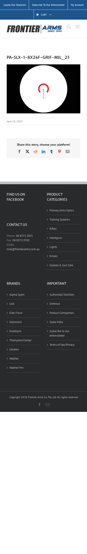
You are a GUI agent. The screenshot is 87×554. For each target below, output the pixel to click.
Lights (53, 247)
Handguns (56, 238)
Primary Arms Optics (62, 210)
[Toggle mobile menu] (78, 26)
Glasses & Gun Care (61, 265)
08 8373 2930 (20, 240)
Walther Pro (16, 368)
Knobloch (15, 331)
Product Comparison (62, 313)
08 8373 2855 (24, 236)
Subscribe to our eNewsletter (59, 333)
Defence (55, 304)
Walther (14, 358)
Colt (11, 304)
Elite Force (16, 313)
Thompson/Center (20, 340)
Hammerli (15, 322)
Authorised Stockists (62, 294)
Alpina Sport (16, 294)
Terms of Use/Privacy (62, 345)
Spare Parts (56, 322)
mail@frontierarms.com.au (23, 249)
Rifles (53, 229)
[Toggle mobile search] (69, 26)
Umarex (14, 349)
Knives (54, 256)
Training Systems (60, 219)
